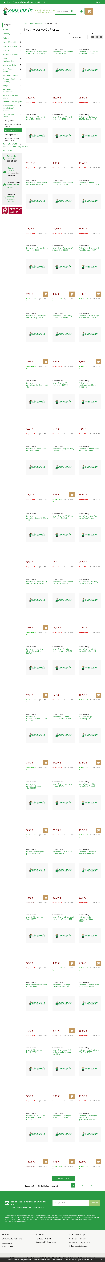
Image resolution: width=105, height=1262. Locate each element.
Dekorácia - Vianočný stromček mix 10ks (61, 985)
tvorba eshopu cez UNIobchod (58, 1257)
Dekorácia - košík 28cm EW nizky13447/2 (62, 517)
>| (100, 1185)
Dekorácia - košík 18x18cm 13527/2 (60, 384)
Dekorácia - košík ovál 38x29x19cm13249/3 (88, 118)
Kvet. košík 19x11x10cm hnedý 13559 (36, 985)
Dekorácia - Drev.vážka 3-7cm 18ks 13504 (37, 249)
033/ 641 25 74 (42, 2)
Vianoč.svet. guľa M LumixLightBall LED (87, 650)
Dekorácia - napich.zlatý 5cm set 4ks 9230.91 (36, 582)
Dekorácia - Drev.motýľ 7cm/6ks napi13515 (89, 316)
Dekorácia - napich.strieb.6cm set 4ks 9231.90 (35, 786)
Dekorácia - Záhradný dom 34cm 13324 (35, 118)
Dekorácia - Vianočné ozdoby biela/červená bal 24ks (35, 1117)
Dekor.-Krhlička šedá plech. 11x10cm (35, 852)
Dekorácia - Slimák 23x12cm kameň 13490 (62, 650)
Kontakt (98, 2)
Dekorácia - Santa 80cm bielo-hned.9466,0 (89, 985)
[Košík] (89, 11)
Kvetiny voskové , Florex (37, 23)
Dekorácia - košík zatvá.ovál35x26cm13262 (89, 183)
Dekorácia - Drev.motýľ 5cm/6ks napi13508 (36, 316)
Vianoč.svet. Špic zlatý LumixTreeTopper (88, 582)
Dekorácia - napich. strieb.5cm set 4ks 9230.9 (34, 651)
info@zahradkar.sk (48, 1242)
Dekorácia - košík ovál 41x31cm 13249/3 (62, 118)
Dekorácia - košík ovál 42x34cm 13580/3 (88, 852)
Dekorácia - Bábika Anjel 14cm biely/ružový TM (63, 918)
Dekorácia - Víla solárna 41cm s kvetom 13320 (36, 52)
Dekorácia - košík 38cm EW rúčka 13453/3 (62, 582)
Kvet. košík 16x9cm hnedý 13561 (34, 1051)
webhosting (73, 1257)
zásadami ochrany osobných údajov (74, 1216)
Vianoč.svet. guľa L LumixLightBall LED (87, 717)
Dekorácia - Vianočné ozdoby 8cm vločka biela (63, 1116)
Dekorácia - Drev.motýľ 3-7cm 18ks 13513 (62, 316)
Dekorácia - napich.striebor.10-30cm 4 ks (37, 518)
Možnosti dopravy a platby (79, 1242)
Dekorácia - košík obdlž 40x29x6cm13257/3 (36, 183)
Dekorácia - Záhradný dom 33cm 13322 (88, 52)
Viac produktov (63, 1178)
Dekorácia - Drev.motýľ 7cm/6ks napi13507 (89, 249)
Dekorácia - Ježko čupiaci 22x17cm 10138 (89, 1051)
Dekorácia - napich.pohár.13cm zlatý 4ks (37, 385)
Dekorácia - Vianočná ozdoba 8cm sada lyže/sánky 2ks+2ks (88, 1117)
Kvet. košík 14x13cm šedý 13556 (35, 918)
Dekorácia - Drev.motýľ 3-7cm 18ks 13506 (62, 249)
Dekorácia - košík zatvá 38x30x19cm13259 (62, 183)
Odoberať (94, 1203)
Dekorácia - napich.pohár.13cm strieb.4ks (87, 385)
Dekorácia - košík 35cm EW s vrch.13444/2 (89, 449)
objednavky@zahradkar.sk (24, 2)
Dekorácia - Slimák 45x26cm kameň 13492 (62, 717)
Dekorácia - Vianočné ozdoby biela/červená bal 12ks (61, 1052)
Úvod (8, 2)
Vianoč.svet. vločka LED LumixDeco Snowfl (89, 785)
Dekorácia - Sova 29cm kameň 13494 (62, 785)
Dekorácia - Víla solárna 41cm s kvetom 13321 (62, 52)
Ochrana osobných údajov (79, 1246)
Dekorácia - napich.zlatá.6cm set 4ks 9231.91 (37, 718)
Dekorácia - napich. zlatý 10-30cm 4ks (63, 449)
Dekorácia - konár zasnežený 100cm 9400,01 (86, 919)
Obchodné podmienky (77, 1239)
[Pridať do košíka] (45, 294)
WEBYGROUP (90, 1257)
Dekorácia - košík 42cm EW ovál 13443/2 (36, 449)
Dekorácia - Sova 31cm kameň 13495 (62, 852)
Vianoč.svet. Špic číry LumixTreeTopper (88, 517)
